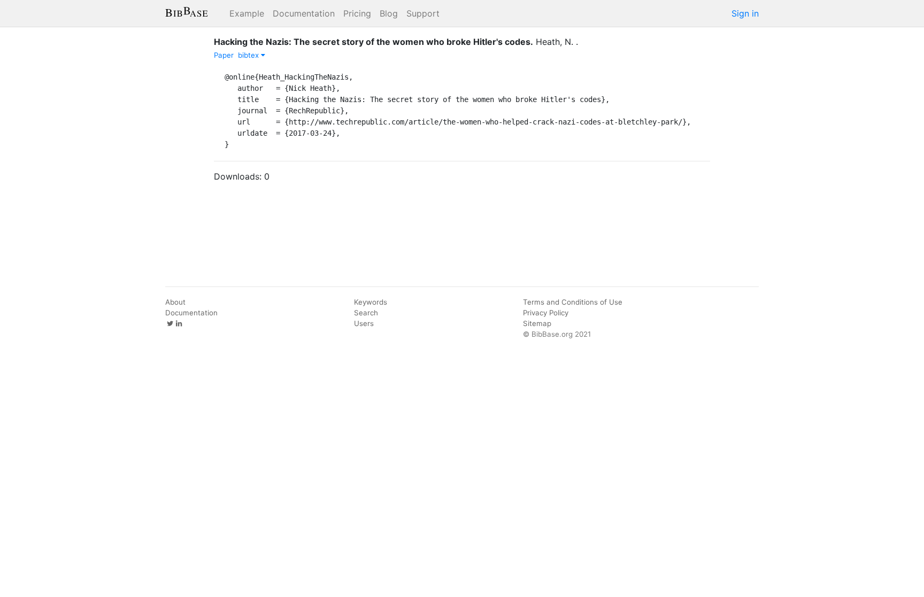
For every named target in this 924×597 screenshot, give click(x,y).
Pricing (357, 13)
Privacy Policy (545, 312)
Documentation (304, 13)
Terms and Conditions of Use (572, 302)
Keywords (370, 302)
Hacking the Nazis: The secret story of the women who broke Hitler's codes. (373, 41)
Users (364, 323)
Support (423, 13)
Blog (389, 13)
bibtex (249, 55)
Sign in (745, 13)
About (175, 302)
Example (246, 13)
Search (366, 312)
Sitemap (537, 323)
